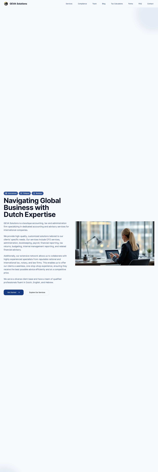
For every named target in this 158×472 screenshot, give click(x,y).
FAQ (140, 4)
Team (94, 4)
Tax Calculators (117, 4)
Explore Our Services (37, 292)
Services (69, 4)
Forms (130, 4)
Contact (150, 4)
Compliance (82, 4)
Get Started (11, 292)
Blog (103, 4)
